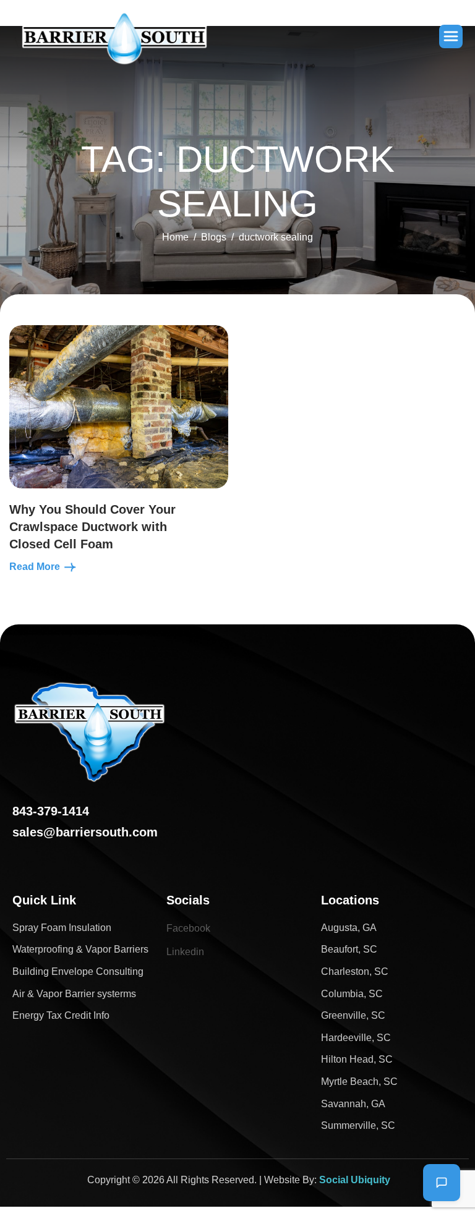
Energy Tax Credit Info (60, 1015)
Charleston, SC (354, 971)
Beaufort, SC (349, 949)
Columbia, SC (352, 994)
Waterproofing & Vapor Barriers (80, 949)
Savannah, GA (353, 1104)
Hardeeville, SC (356, 1037)
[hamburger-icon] (451, 36)
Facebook (188, 928)
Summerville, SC (358, 1125)
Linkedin (185, 951)
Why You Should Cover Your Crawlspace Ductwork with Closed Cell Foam (92, 527)
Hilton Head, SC (357, 1059)
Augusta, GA (349, 927)
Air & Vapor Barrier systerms (74, 994)
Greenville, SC (353, 1015)
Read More (35, 566)
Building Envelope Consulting (77, 971)
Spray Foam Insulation (61, 927)
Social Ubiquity (354, 1180)
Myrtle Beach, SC (359, 1081)
